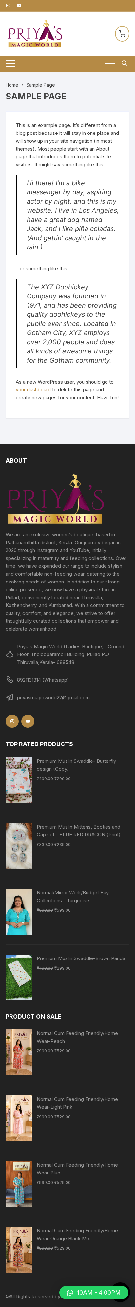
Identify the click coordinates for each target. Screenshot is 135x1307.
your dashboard (33, 389)
